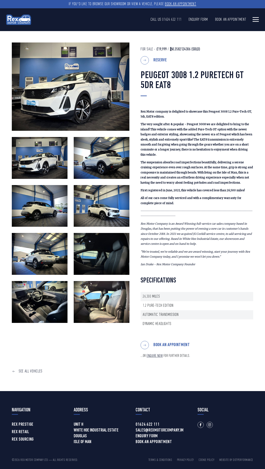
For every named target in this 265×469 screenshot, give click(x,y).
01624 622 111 (171, 20)
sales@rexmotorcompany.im (160, 430)
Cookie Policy (206, 460)
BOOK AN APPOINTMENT (171, 345)
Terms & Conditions (160, 460)
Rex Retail (20, 432)
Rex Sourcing (23, 439)
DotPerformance (243, 460)
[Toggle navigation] (256, 19)
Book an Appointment (180, 4)
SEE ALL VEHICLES (30, 371)
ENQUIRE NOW (155, 356)
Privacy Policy (185, 460)
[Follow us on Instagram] (210, 425)
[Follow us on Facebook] (201, 425)
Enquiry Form (198, 20)
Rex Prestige (22, 424)
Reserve (160, 60)
